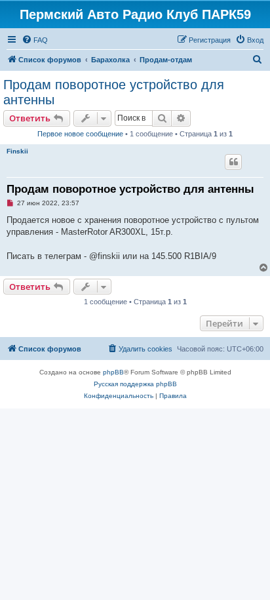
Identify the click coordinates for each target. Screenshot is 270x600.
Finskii (17, 151)
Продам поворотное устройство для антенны (113, 92)
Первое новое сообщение (80, 134)
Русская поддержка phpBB (135, 384)
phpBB (113, 372)
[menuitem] (35, 40)
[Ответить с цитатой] (233, 162)
